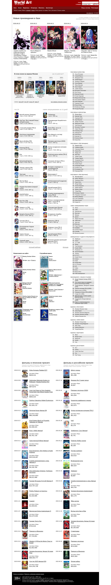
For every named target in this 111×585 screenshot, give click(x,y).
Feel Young (78, 355)
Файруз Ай (78, 152)
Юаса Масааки (79, 85)
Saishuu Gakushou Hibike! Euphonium (41, 400)
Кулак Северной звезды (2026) (83, 279)
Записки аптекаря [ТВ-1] (81, 288)
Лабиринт (74, 471)
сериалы (42, 580)
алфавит (28, 10)
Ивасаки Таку (78, 116)
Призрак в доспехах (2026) (79, 390)
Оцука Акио (78, 182)
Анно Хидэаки (78, 101)
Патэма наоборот (76, 451)
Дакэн (24, 302)
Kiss (76, 347)
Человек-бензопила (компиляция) (82, 491)
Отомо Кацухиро (79, 96)
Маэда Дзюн (78, 114)
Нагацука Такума (79, 193)
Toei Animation (78, 246)
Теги (50, 10)
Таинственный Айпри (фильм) (39, 440)
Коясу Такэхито (79, 178)
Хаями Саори (78, 156)
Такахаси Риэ (78, 162)
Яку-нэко (77, 213)
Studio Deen (78, 262)
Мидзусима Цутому (80, 97)
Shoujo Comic (78, 336)
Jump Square (78, 310)
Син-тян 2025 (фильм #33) (37, 561)
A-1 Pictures (78, 264)
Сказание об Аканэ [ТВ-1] (81, 292)
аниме (51, 580)
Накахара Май (78, 171)
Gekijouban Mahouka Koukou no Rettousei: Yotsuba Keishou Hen (39, 381)
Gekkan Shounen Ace (80, 316)
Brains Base (78, 271)
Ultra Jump (77, 325)
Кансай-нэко (78, 211)
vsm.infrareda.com (61, 581)
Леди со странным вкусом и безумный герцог (82, 302)
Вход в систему (86, 7)
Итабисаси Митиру (80, 107)
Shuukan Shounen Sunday (81, 314)
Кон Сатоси (78, 92)
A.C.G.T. (77, 255)
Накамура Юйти (79, 180)
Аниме (20, 7)
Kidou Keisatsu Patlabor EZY (38, 370)
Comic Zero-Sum (79, 351)
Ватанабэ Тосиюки (80, 127)
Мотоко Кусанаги (79, 233)
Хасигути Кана (79, 138)
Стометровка (75, 531)
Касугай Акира (26, 314)
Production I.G (78, 249)
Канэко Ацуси (52, 260)
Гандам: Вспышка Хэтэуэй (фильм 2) (41, 481)
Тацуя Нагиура (79, 226)
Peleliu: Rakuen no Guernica (38, 491)
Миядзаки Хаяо (79, 77)
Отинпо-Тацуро (79, 229)
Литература (34, 7)
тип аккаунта (89, 13)
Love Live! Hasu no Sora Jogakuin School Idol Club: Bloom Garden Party (41, 391)
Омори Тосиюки (79, 121)
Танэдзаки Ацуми (79, 165)
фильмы (37, 580)
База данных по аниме (42, 10)
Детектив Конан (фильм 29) (38, 410)
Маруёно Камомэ (27, 288)
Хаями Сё (77, 202)
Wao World (67, 56)
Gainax (77, 259)
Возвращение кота (77, 461)
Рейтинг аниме (17, 10)
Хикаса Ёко (78, 151)
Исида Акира (78, 184)
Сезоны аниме (61, 10)
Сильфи (77, 231)
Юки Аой (77, 154)
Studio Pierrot (78, 257)
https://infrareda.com (34, 581)
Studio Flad (77, 55)
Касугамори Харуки (80, 99)
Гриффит (77, 227)
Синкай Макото (79, 76)
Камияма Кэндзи (79, 103)
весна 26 (21, 102)
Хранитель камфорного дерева (81, 400)
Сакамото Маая (79, 147)
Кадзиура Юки (79, 118)
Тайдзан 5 (51, 301)
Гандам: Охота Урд (35, 521)
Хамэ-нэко (77, 220)
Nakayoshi (77, 338)
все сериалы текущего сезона (59, 102)
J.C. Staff (77, 242)
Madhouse (77, 239)
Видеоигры (26, 7)
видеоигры (47, 580)
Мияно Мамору (79, 196)
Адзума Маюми (53, 314)
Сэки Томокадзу (79, 198)
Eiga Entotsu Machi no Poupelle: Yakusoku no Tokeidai (39, 421)
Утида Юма (78, 191)
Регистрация (94, 7)
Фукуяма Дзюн (79, 176)
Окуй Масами (78, 119)
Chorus (76, 349)
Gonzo (76, 240)
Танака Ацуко (78, 163)
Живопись (41, 7)
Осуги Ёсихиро (79, 74)
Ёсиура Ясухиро (79, 108)
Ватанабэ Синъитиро (80, 90)
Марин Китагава (79, 218)
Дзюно (76, 217)
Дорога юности (79, 290)
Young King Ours (79, 329)
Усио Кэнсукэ (78, 125)
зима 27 (37, 102)
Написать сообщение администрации (34, 574)
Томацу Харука (79, 158)
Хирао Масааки (79, 129)
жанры (33, 10)
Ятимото (33, 260)
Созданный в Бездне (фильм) (83, 299)
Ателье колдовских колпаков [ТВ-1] (82, 410)
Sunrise (77, 253)
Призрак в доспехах (77, 541)
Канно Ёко (77, 140)
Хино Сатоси (78, 200)
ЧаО (72, 420)
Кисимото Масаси (53, 276)
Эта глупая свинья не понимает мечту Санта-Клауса (83, 283)
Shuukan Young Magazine (81, 323)
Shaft (76, 260)
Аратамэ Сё (78, 136)
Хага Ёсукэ (78, 134)
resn (29, 260)
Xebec (76, 268)
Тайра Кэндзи (57, 275)
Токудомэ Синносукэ (80, 194)
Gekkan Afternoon (79, 327)
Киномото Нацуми (79, 81)
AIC (76, 266)
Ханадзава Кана (79, 160)
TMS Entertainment (80, 273)
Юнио (76, 207)
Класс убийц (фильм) (36, 430)
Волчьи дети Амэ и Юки (78, 511)
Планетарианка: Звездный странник (84, 285)
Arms (76, 270)
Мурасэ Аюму (78, 189)
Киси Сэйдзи (78, 87)
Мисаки (77, 215)
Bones (76, 244)
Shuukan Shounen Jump (81, 309)
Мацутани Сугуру (79, 123)
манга (55, 580)
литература (59, 580)
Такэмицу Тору (79, 130)
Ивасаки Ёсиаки (79, 94)
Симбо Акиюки (79, 88)
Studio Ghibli (78, 248)
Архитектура (49, 7)
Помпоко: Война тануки (78, 440)
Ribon (76, 334)
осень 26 (31, 102)
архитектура (70, 580)
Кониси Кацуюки (79, 185)
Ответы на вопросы (18, 574)
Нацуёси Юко (78, 145)
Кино (15, 7)
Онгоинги (54, 10)
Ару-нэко (77, 222)
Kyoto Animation (79, 251)
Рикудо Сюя (52, 290)
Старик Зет (78, 294)
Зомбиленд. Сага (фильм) (79, 430)
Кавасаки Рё (78, 132)
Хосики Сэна (78, 167)
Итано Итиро (78, 105)
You (76, 353)
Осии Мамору (78, 83)
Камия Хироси (78, 187)
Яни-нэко (77, 224)
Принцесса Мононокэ (36, 531)
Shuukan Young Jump (80, 322)
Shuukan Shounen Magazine (82, 312)
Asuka (76, 340)
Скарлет (32, 501)
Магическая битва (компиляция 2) (40, 511)
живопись (65, 580)
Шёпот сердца (75, 370)
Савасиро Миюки (79, 149)
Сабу (76, 209)
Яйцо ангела (75, 501)
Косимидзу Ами (79, 169)
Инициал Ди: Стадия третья (80, 380)
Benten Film (94, 55)
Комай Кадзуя (78, 79)
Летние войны (75, 561)
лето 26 (26, 102)
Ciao (76, 342)
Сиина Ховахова (58, 289)
